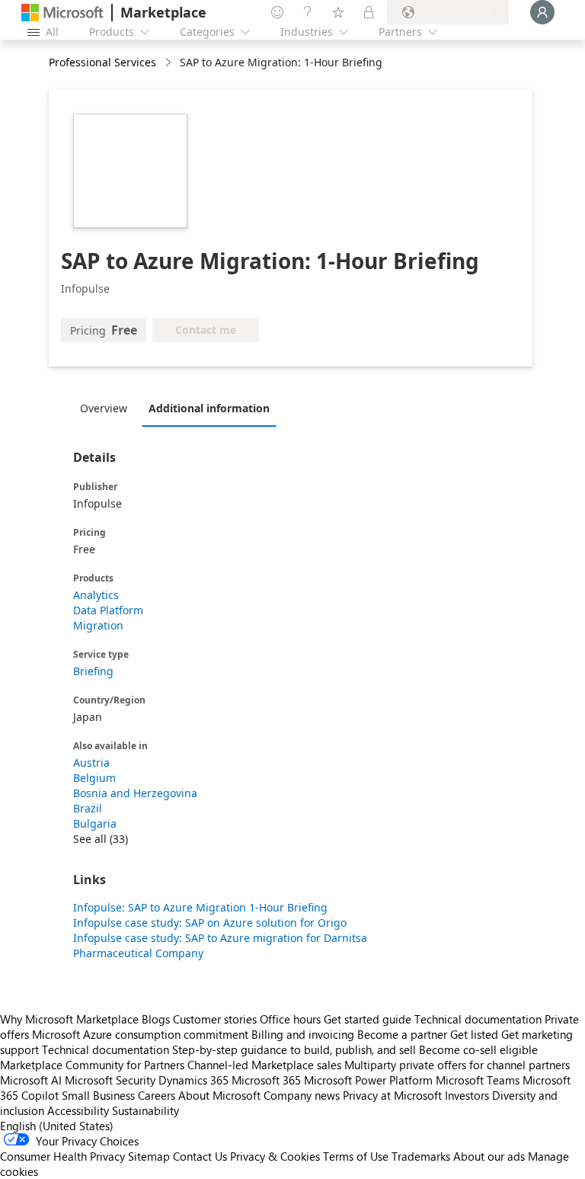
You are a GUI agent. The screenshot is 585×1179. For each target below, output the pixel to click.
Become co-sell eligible (478, 1049)
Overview (103, 408)
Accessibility (78, 1110)
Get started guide (367, 1019)
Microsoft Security (110, 1080)
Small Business (98, 1095)
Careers (156, 1095)
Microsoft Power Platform (368, 1080)
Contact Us (200, 1156)
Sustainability (145, 1110)
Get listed (474, 1034)
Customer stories (215, 1019)
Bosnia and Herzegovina (135, 793)
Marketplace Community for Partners (92, 1064)
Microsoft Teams (477, 1080)
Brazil (87, 808)
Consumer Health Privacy (62, 1156)
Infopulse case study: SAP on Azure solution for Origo (210, 922)
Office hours (290, 1019)
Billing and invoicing (302, 1034)
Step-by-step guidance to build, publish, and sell (294, 1049)
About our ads (489, 1156)
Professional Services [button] (102, 62)
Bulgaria (95, 823)
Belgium (94, 778)
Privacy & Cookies (275, 1156)
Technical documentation (478, 1019)
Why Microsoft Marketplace (69, 1019)
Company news (302, 1095)
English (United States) (56, 1125)
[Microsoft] (62, 12)
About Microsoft (219, 1095)
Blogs (156, 1019)
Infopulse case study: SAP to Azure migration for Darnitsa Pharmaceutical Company (220, 945)
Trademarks (421, 1156)
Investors (467, 1095)
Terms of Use (355, 1156)
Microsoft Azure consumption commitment (141, 1034)
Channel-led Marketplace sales (264, 1064)
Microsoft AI (31, 1080)
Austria (91, 762)
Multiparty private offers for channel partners (457, 1064)
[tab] (107, 408)
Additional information (209, 408)
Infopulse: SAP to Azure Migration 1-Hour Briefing (200, 907)
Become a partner (402, 1034)
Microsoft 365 (266, 1080)
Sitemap (149, 1156)
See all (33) (100, 838)
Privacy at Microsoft (392, 1095)
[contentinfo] (169, 63)
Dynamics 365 (193, 1080)
